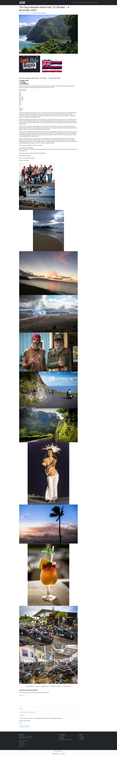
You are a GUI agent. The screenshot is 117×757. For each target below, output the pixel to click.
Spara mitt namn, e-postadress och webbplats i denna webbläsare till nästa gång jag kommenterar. (41, 718)
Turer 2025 (81, 738)
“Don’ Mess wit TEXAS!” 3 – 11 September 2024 (60, 686)
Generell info (62, 736)
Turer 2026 (79, 2)
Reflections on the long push (65, 739)
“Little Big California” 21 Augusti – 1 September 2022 (37, 686)
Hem (74, 2)
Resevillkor (61, 738)
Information (86, 2)
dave (35, 12)
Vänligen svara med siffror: (24, 720)
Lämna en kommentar (41, 12)
